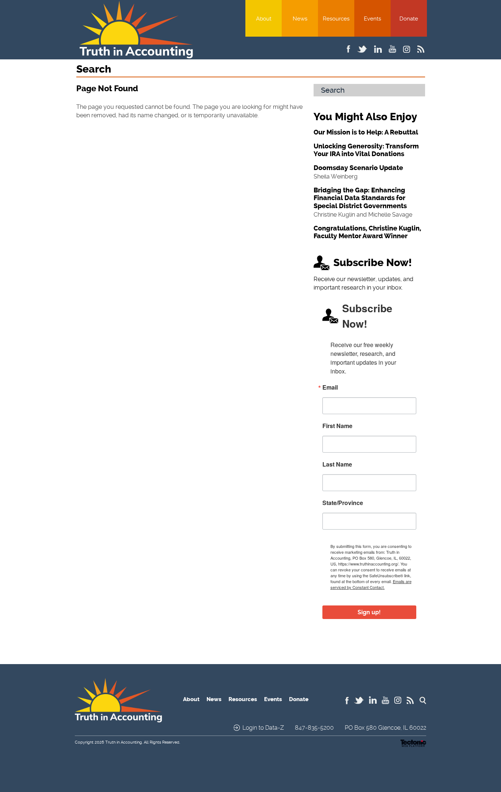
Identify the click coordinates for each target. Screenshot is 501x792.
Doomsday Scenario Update (358, 168)
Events (372, 18)
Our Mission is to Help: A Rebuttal (366, 132)
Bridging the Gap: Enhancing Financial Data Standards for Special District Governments (360, 198)
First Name (337, 426)
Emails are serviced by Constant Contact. (371, 584)
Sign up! (369, 612)
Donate (408, 18)
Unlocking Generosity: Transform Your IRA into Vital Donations (366, 150)
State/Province (342, 503)
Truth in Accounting (123, 742)
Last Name (337, 464)
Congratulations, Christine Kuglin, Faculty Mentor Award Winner (367, 232)
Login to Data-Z (263, 727)
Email (330, 387)
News (300, 18)
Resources (336, 18)
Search (333, 90)
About (263, 18)
